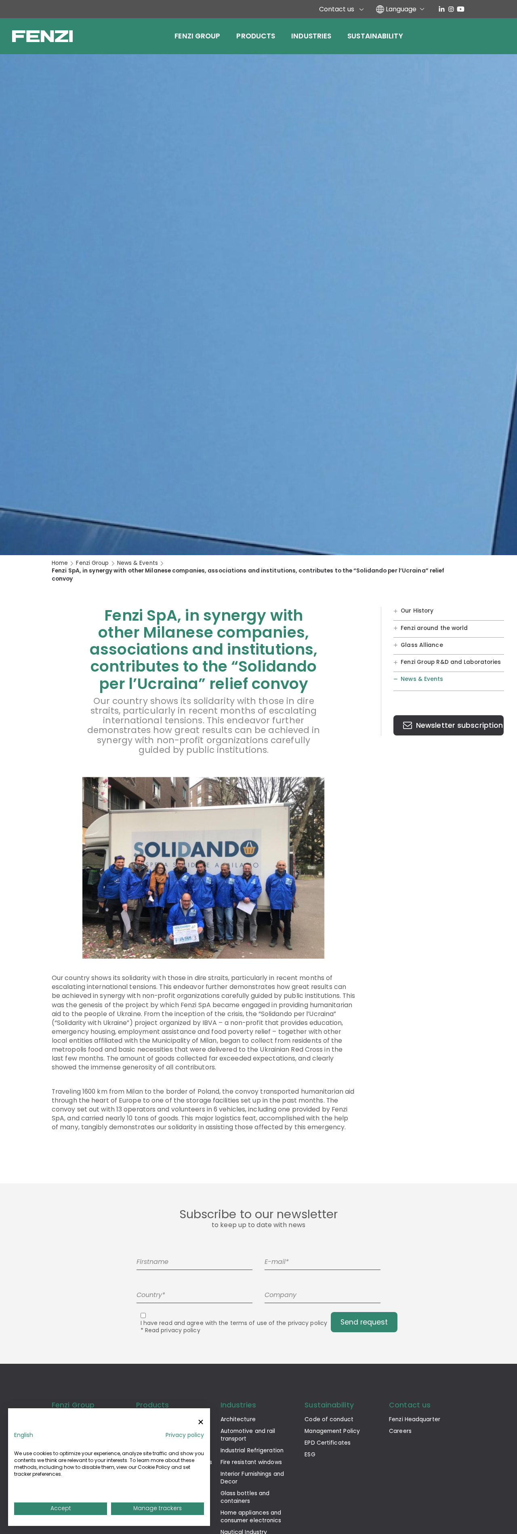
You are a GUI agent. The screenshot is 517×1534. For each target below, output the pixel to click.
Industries (311, 36)
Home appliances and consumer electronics (251, 1516)
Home (60, 563)
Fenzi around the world (434, 628)
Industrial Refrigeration (252, 1450)
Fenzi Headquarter (414, 1419)
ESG (310, 1454)
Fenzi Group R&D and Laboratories (451, 662)
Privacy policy (185, 1435)
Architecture (238, 1419)
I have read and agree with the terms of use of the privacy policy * (234, 1327)
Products (255, 36)
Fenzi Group (197, 36)
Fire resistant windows (251, 1462)
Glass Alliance (422, 645)
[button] (23, 1435)
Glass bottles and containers (245, 1497)
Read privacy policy (172, 1330)
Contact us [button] (410, 1405)
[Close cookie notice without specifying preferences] (201, 1422)
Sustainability (375, 36)
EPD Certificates (328, 1443)
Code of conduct (329, 1419)
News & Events (137, 563)
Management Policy (332, 1431)
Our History (417, 611)
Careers (400, 1431)
